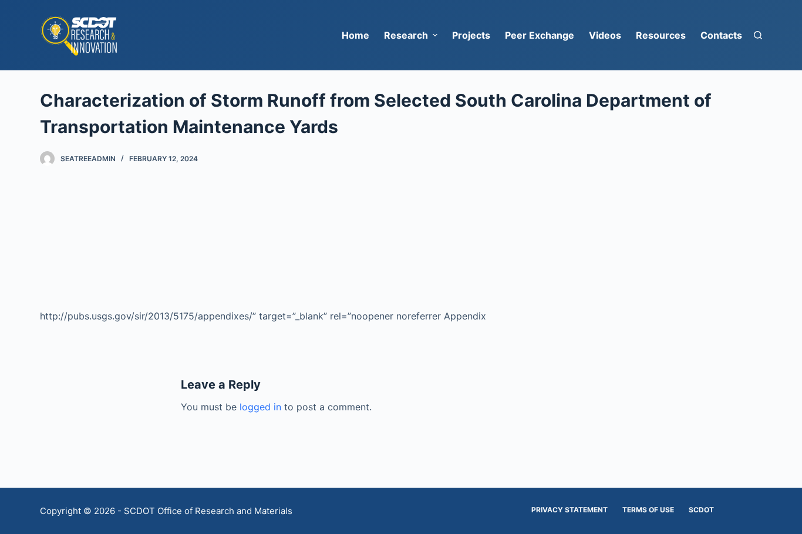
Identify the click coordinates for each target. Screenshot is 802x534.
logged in (260, 407)
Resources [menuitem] (661, 35)
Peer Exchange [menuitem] (539, 35)
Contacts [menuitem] (721, 35)
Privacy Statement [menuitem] (569, 509)
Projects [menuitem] (471, 35)
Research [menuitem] (406, 35)
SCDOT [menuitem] (701, 509)
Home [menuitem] (355, 35)
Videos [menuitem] (605, 35)
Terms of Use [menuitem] (648, 509)
